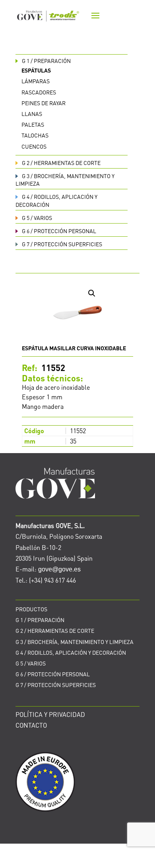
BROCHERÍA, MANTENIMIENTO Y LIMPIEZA (74, 641)
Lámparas (35, 80)
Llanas (31, 113)
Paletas (32, 124)
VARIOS (37, 217)
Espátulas (36, 70)
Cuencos (33, 146)
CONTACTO (31, 725)
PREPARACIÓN (46, 60)
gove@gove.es (59, 569)
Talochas (34, 135)
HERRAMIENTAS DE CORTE (61, 162)
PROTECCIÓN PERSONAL (59, 230)
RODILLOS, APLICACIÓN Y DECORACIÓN (70, 652)
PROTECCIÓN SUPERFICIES (62, 243)
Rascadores (38, 92)
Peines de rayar (43, 102)
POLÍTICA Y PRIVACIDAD (50, 714)
